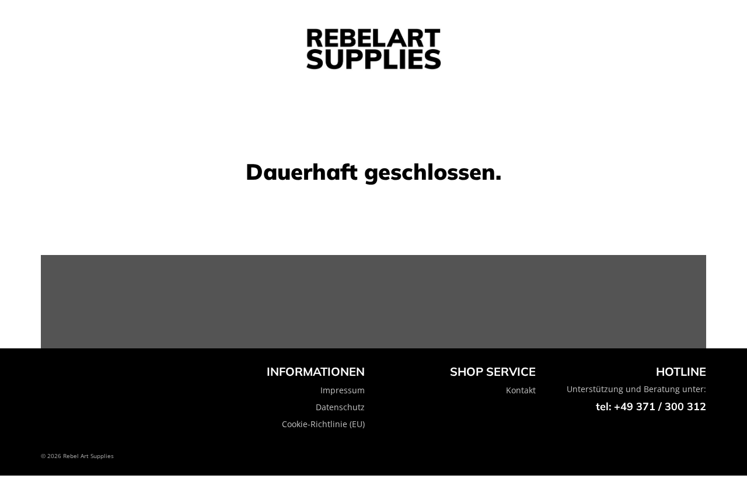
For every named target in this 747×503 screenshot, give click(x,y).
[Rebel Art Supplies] (373, 49)
